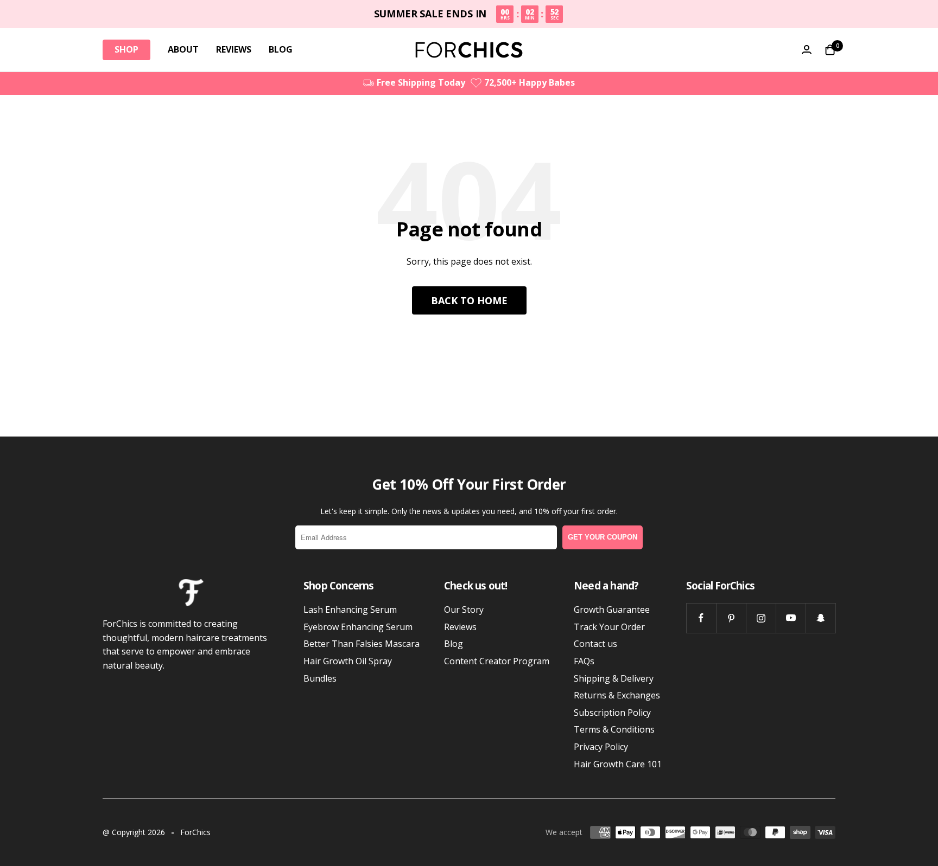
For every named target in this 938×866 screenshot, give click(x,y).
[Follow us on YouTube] (791, 618)
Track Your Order (609, 627)
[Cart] (830, 49)
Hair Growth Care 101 (618, 764)
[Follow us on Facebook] (701, 618)
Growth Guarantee (612, 609)
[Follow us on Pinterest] (731, 618)
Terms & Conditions (614, 729)
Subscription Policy (612, 713)
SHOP (126, 49)
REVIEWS (233, 49)
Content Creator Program (496, 661)
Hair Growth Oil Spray (347, 661)
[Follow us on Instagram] (761, 618)
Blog (453, 644)
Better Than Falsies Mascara (361, 644)
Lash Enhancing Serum (350, 609)
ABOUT (183, 49)
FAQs (584, 661)
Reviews (460, 627)
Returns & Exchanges (617, 695)
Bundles (320, 678)
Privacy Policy (601, 747)
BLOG (281, 49)
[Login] (807, 49)
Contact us (595, 644)
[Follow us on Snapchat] (820, 618)
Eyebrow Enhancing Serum (358, 627)
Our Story (464, 609)
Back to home (469, 300)
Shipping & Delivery (614, 678)
